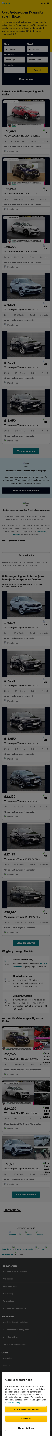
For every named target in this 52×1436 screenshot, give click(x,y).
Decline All (26, 1418)
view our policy (13, 1402)
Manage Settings (26, 1428)
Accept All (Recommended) (26, 1409)
